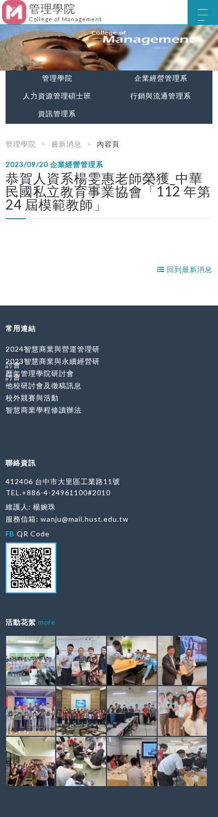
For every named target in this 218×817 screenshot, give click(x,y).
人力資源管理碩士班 (57, 95)
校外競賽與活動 (32, 397)
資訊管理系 (57, 113)
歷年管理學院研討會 (40, 373)
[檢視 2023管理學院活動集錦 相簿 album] (31, 660)
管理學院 (57, 78)
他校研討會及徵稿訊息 (44, 385)
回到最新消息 (188, 269)
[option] (109, 48)
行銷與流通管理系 (160, 95)
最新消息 (66, 144)
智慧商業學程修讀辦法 (44, 409)
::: (4, 7)
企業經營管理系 (161, 78)
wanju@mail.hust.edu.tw (85, 519)
